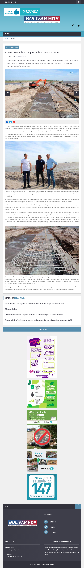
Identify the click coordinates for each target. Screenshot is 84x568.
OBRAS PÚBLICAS (12, 47)
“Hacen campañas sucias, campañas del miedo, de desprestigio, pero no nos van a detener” (34, 315)
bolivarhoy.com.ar (48, 564)
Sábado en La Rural (11, 309)
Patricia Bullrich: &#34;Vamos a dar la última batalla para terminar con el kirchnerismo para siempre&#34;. (38, 320)
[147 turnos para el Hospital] (42, 487)
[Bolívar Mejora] (42, 461)
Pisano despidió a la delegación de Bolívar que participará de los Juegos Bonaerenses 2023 (34, 304)
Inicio (7, 506)
